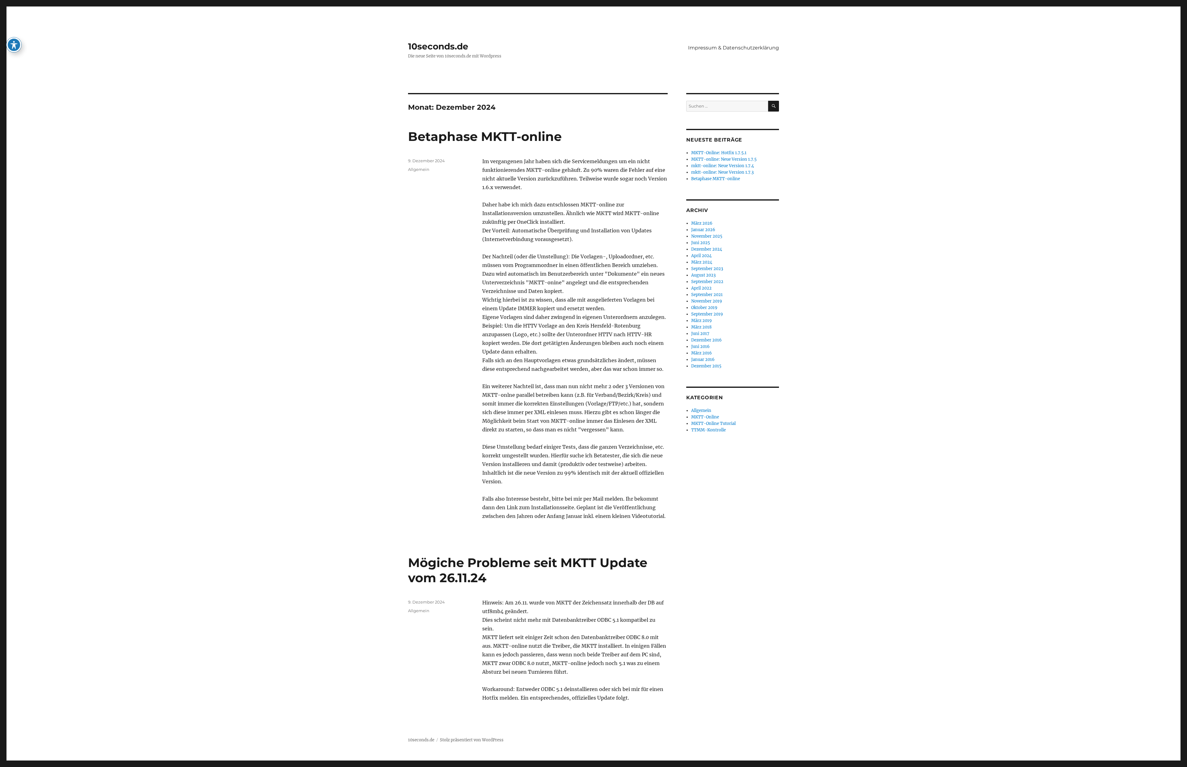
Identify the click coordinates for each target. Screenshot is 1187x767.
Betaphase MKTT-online (485, 136)
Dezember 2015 (706, 366)
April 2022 (701, 288)
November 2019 (706, 301)
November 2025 (706, 236)
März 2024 (701, 262)
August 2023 (703, 275)
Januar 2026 (703, 229)
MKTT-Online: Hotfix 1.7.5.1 (719, 152)
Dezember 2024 (706, 249)
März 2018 (701, 327)
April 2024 (701, 255)
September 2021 (707, 294)
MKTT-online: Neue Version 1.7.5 (724, 159)
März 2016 (701, 353)
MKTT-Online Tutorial (713, 423)
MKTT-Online (705, 417)
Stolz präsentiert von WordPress (472, 740)
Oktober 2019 (704, 307)
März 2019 (701, 320)
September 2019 (707, 314)
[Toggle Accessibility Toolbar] (13, 44)
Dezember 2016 (706, 340)
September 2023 (707, 268)
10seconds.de (438, 46)
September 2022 (707, 281)
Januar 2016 (703, 359)
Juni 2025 (700, 242)
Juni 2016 (700, 346)
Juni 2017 (700, 333)
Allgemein (418, 169)
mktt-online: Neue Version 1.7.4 (722, 165)
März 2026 (702, 223)
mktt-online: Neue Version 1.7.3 (722, 172)
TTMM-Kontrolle (708, 430)
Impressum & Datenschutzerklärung (733, 48)
